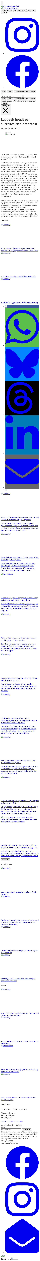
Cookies (20, 1121)
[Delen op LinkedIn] (22, 453)
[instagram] (22, 1218)
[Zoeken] (23, 96)
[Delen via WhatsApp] (22, 345)
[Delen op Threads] (22, 414)
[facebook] (22, 1179)
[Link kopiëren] (6, 490)
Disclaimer (11, 1121)
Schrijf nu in (26, 1129)
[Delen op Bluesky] (22, 380)
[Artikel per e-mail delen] (22, 488)
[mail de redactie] (22, 1252)
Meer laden (5, 859)
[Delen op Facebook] (6, 306)
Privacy (3, 1121)
